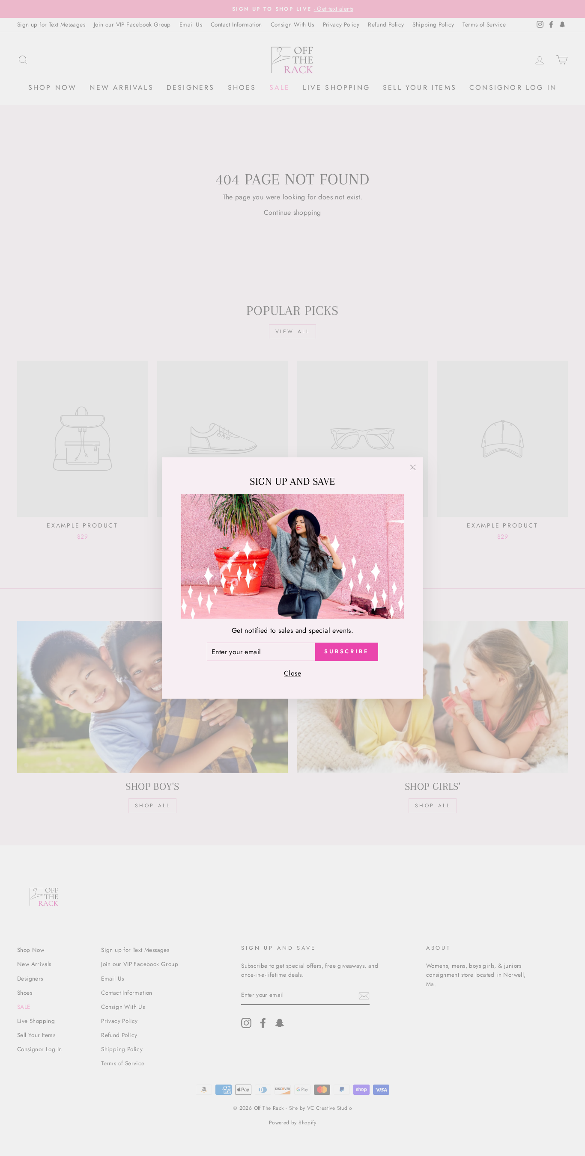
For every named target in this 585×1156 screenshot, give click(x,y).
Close (292, 673)
